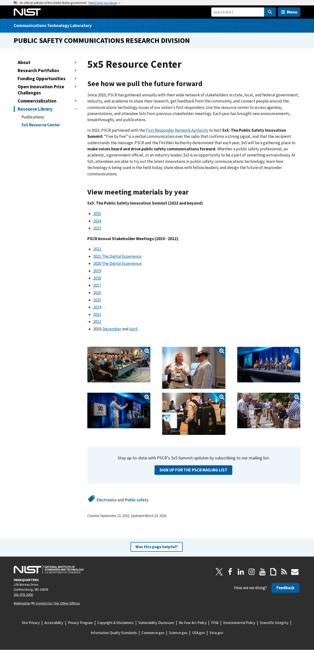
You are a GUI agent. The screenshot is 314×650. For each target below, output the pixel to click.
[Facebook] (230, 571)
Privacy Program (80, 622)
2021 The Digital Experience (117, 256)
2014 (97, 307)
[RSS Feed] (284, 571)
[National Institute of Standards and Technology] (49, 569)
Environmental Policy (239, 622)
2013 (97, 314)
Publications (33, 117)
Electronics (107, 500)
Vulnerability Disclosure (156, 622)
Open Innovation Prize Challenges (41, 90)
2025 (97, 213)
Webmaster (22, 603)
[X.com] (219, 571)
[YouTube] (262, 571)
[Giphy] (273, 571)
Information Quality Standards (114, 632)
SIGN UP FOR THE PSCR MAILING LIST (193, 470)
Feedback (285, 587)
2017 (97, 285)
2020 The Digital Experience (117, 263)
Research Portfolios (38, 70)
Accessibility (53, 622)
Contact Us (44, 603)
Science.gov (178, 632)
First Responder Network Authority (177, 130)
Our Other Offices (67, 603)
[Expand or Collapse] (75, 62)
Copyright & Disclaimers (115, 622)
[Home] (27, 12)
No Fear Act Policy (193, 622)
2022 (97, 249)
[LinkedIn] (241, 571)
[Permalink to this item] (206, 84)
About (24, 62)
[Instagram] (251, 571)
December (112, 329)
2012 (97, 321)
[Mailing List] (294, 571)
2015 (97, 300)
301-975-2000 (23, 594)
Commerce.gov (153, 632)
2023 (97, 228)
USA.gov (198, 632)
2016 (97, 292)
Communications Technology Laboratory (53, 25)
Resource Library (35, 109)
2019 (97, 270)
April (133, 329)
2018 (97, 278)
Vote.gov (216, 632)
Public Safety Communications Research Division (102, 40)
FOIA (215, 622)
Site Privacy (31, 622)
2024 (97, 221)
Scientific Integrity (274, 622)
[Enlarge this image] (118, 364)
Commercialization (37, 101)
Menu (292, 12)
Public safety (136, 500)
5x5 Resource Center (41, 125)
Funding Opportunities (41, 78)
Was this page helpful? (156, 546)
